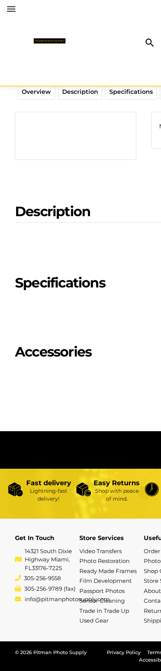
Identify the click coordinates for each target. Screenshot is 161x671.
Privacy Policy (123, 652)
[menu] (11, 9)
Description (80, 91)
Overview (36, 91)
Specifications (131, 91)
